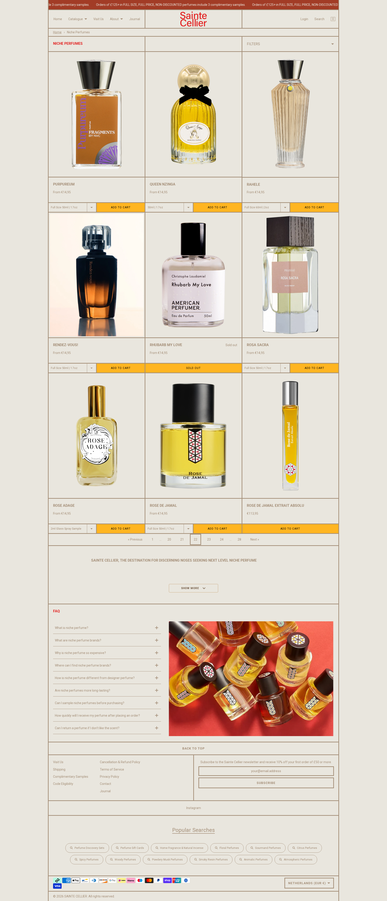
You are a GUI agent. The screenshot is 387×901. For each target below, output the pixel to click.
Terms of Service (112, 769)
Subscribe (266, 783)
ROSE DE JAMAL (163, 505)
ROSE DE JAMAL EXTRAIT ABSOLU (275, 505)
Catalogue (75, 19)
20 (169, 539)
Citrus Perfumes (307, 848)
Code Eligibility (63, 784)
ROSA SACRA (258, 345)
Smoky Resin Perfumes (213, 859)
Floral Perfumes (229, 848)
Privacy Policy (109, 776)
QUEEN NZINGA (162, 184)
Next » (254, 539)
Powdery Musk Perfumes (167, 859)
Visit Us (98, 19)
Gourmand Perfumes (268, 848)
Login (304, 19)
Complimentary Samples (70, 776)
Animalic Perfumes (256, 859)
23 (209, 539)
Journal (134, 19)
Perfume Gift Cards (132, 848)
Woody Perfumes (125, 859)
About (114, 19)
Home (58, 19)
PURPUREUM (64, 184)
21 (182, 539)
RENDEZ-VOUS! (65, 345)
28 (239, 539)
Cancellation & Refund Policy (120, 762)
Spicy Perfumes (89, 859)
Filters (253, 44)
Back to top (193, 748)
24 (222, 539)
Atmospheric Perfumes (298, 859)
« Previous (135, 539)
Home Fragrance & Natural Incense (181, 848)
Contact (105, 784)
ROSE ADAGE (64, 505)
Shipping (59, 769)
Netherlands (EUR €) (307, 883)
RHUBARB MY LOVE (166, 345)
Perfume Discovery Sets (89, 848)
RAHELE (253, 184)
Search (319, 19)
